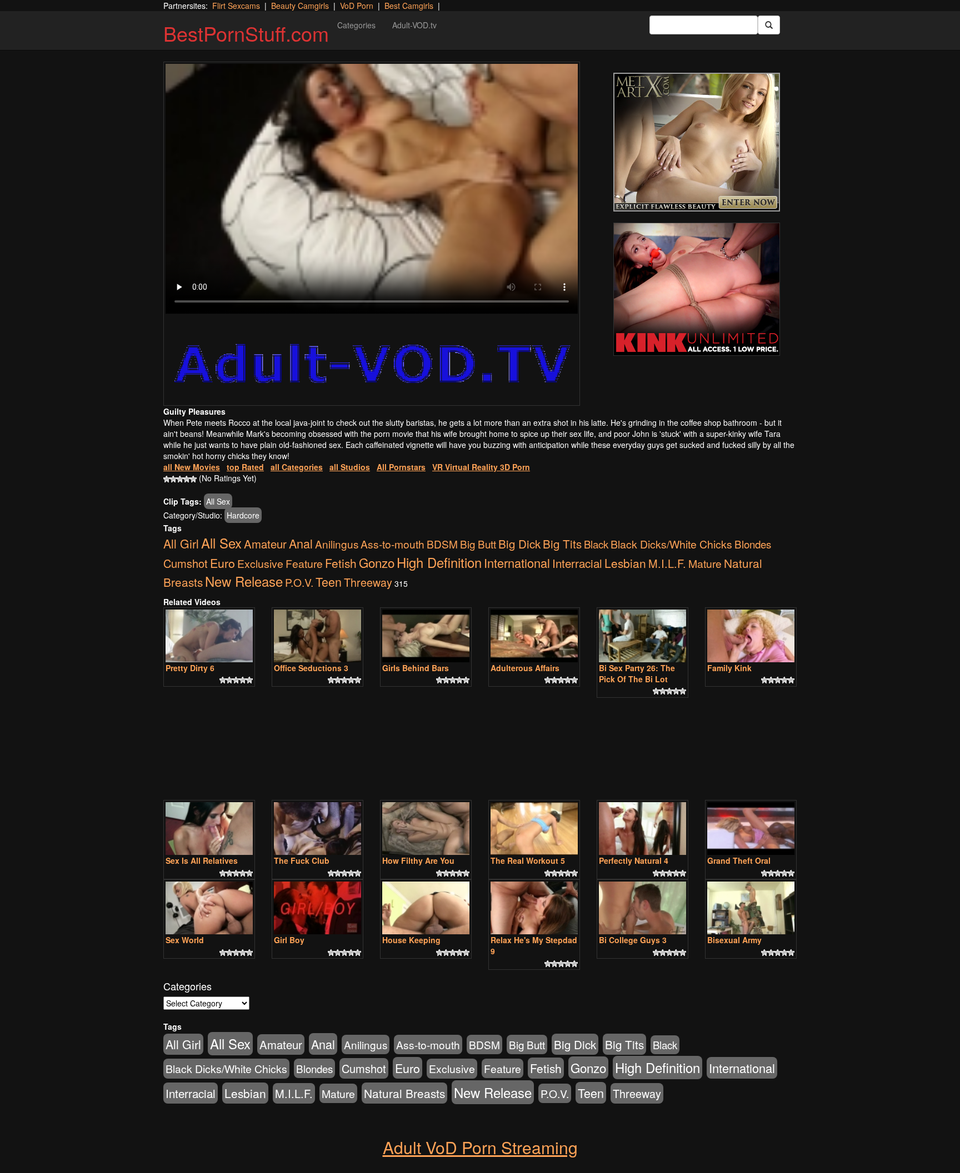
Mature (705, 563)
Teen (329, 581)
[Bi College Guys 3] (642, 908)
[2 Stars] (173, 479)
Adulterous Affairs (525, 667)
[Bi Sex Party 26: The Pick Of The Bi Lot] (642, 636)
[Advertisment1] (697, 142)
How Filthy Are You (418, 860)
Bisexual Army (734, 939)
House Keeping (411, 939)
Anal (301, 543)
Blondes (752, 543)
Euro (222, 562)
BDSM (442, 543)
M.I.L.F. (667, 563)
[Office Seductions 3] (317, 636)
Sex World (185, 939)
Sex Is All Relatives (202, 860)
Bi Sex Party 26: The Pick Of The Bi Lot (637, 673)
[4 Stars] (186, 479)
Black (596, 544)
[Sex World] (209, 908)
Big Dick (519, 543)
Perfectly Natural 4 (633, 860)
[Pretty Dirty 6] (209, 636)
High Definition (439, 562)
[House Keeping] (425, 908)
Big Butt (478, 543)
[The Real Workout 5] (534, 828)
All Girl (181, 543)
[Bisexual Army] (750, 908)
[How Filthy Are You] (425, 828)
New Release (244, 581)
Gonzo (376, 562)
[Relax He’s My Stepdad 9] (534, 908)
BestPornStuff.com (246, 33)
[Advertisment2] (697, 289)
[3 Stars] (180, 479)
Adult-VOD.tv (414, 25)
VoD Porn (356, 5)
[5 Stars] (193, 479)
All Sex (218, 501)
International (517, 562)
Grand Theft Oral (739, 860)
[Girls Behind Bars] (425, 636)
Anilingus (336, 543)
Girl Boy (289, 939)
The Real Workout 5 (528, 860)
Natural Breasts (404, 1093)
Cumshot (185, 563)
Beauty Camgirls (300, 5)
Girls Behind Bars (415, 667)
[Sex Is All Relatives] (209, 828)
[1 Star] (166, 479)
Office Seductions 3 (311, 667)
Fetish (341, 563)
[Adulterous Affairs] (534, 636)
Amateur (265, 544)
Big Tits (562, 543)
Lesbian (625, 563)
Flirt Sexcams (236, 5)
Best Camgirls (408, 5)
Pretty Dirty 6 (190, 667)
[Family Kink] (750, 636)
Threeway (368, 582)
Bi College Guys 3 (633, 939)
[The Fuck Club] (317, 828)
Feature (304, 563)
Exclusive (260, 563)
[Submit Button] (769, 25)
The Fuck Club (301, 860)
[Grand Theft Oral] (750, 828)
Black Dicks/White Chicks (671, 544)
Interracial (577, 563)
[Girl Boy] (317, 908)
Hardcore (243, 515)
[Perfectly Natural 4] (642, 828)
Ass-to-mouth (392, 543)
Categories (356, 25)
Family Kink (729, 667)
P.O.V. (299, 582)
